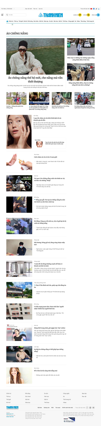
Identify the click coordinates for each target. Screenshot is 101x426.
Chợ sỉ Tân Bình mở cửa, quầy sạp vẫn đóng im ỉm (50, 286)
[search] (16, 14)
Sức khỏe (36, 21)
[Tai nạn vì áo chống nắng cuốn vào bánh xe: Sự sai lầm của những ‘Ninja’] (19, 183)
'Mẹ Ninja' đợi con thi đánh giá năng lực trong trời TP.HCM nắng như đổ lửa (50, 185)
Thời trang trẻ (90, 21)
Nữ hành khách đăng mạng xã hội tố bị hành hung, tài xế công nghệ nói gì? (51, 207)
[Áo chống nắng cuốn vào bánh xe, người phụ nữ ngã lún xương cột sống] (84, 98)
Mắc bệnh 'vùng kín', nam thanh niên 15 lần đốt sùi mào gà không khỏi (50, 162)
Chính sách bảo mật (67, 407)
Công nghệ (71, 21)
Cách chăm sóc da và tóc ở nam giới (45, 157)
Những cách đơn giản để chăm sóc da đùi (47, 375)
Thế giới (21, 21)
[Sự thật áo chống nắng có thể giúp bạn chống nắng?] (19, 354)
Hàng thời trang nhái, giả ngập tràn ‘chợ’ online (49, 328)
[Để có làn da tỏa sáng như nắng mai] (19, 375)
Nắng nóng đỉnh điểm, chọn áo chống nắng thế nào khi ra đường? (81, 84)
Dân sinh (36, 218)
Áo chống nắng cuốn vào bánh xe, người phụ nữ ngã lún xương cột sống (84, 106)
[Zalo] (99, 9)
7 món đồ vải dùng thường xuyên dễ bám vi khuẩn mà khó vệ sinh (48, 265)
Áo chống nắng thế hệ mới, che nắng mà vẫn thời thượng (35, 79)
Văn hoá (46, 396)
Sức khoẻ (27, 396)
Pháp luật (36, 240)
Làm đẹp (35, 115)
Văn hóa (55, 21)
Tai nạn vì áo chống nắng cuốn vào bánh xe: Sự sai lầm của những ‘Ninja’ (49, 179)
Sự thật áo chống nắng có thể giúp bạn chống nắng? (48, 350)
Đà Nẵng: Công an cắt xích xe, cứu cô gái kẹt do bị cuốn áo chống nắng (50, 222)
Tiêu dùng (83, 21)
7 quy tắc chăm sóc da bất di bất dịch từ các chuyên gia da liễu (47, 119)
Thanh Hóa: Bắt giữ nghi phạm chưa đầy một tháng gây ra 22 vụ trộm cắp (50, 228)
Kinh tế (25, 21)
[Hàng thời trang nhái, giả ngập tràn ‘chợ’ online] (19, 333)
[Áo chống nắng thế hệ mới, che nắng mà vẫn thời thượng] (35, 56)
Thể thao (65, 21)
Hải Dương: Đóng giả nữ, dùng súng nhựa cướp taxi (49, 243)
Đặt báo (40, 407)
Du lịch (51, 21)
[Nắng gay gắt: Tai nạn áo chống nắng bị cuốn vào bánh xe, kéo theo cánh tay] (19, 205)
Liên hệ (40, 8)
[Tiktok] (96, 9)
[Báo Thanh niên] (12, 407)
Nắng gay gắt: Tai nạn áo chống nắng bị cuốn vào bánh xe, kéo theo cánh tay (49, 201)
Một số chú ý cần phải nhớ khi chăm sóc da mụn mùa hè (51, 356)
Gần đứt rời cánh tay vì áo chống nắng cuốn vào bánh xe (60, 106)
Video (78, 21)
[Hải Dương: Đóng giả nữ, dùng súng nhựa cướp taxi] (19, 247)
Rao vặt (84, 396)
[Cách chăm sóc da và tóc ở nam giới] (19, 162)
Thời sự (16, 21)
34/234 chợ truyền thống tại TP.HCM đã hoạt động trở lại (50, 292)
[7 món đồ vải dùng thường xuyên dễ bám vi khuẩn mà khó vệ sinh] (19, 269)
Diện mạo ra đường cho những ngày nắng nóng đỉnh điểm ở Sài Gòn (80, 59)
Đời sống (30, 21)
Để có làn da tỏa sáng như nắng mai (45, 371)
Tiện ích (35, 8)
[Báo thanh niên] (50, 15)
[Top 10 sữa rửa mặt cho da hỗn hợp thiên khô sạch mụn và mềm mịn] (39, 144)
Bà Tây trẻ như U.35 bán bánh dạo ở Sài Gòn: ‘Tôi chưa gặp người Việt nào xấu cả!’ (50, 314)
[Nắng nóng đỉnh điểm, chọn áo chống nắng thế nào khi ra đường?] (81, 72)
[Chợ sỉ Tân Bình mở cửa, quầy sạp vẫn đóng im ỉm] (19, 290)
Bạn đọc (84, 393)
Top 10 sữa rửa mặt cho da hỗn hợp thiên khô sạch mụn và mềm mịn (54, 143)
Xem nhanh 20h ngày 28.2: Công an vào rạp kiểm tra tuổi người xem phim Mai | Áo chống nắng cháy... (38, 107)
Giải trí (60, 21)
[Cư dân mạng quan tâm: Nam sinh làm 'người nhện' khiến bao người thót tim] (19, 311)
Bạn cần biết (28, 8)
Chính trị (11, 21)
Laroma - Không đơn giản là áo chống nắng (14, 106)
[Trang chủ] (7, 21)
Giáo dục (46, 21)
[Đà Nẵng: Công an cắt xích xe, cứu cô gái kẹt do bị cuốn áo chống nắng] (19, 226)
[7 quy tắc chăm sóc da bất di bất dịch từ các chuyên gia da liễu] (19, 132)
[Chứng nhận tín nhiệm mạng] (69, 420)
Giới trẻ (41, 21)
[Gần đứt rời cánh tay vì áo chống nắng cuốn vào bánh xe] (62, 98)
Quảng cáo (46, 407)
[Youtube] (91, 9)
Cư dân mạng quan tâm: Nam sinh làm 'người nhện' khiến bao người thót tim (49, 308)
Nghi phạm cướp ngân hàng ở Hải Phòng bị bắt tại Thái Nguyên (50, 249)
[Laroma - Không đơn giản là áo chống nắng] (16, 98)
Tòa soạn (57, 407)
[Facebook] (94, 9)
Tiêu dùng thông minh (40, 282)
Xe (75, 21)
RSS (52, 407)
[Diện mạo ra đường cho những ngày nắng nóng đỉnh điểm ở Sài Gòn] (81, 46)
